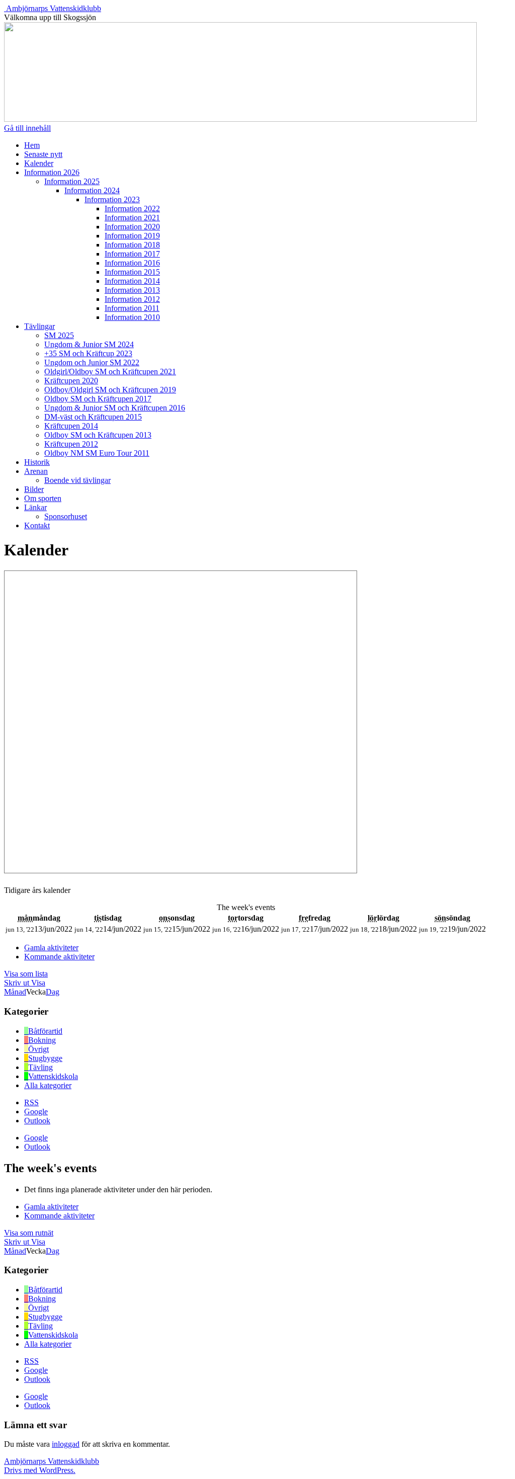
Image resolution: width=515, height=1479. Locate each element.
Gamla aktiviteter (51, 947)
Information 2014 (132, 281)
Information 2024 (92, 190)
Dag (52, 992)
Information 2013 (132, 290)
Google (36, 1111)
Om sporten (42, 498)
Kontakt (37, 525)
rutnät (28, 1232)
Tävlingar (39, 326)
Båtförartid (45, 1031)
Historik (37, 462)
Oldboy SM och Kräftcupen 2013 (97, 435)
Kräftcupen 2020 (71, 380)
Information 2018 (132, 244)
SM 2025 (59, 335)
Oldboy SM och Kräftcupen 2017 (97, 398)
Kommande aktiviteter (59, 956)
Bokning (42, 1040)
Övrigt (38, 1049)
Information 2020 (132, 226)
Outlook (37, 1120)
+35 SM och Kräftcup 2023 (88, 353)
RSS (31, 1102)
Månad (15, 992)
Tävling (40, 1067)
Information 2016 (132, 263)
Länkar (35, 507)
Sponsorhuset (65, 516)
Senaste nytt (43, 154)
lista (26, 973)
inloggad (65, 1444)
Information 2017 (132, 254)
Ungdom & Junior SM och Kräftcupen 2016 (114, 407)
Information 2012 (132, 299)
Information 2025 (72, 181)
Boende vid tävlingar (77, 480)
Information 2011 (132, 308)
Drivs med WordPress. (39, 1470)
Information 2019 (132, 235)
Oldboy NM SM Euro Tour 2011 (96, 453)
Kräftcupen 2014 (71, 426)
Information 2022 (132, 208)
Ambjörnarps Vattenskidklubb (53, 8)
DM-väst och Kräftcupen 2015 (93, 417)
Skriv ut (24, 982)
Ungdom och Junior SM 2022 (91, 362)
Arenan (36, 471)
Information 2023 (112, 199)
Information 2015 (132, 272)
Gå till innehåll (27, 128)
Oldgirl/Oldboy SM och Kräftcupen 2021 (110, 371)
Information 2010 (132, 317)
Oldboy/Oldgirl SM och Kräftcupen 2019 (110, 389)
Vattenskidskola (53, 1076)
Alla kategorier (47, 1085)
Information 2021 (132, 217)
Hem (32, 145)
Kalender (38, 163)
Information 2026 (51, 172)
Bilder (34, 489)
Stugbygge (45, 1058)
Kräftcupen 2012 (71, 444)
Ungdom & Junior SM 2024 (89, 344)
